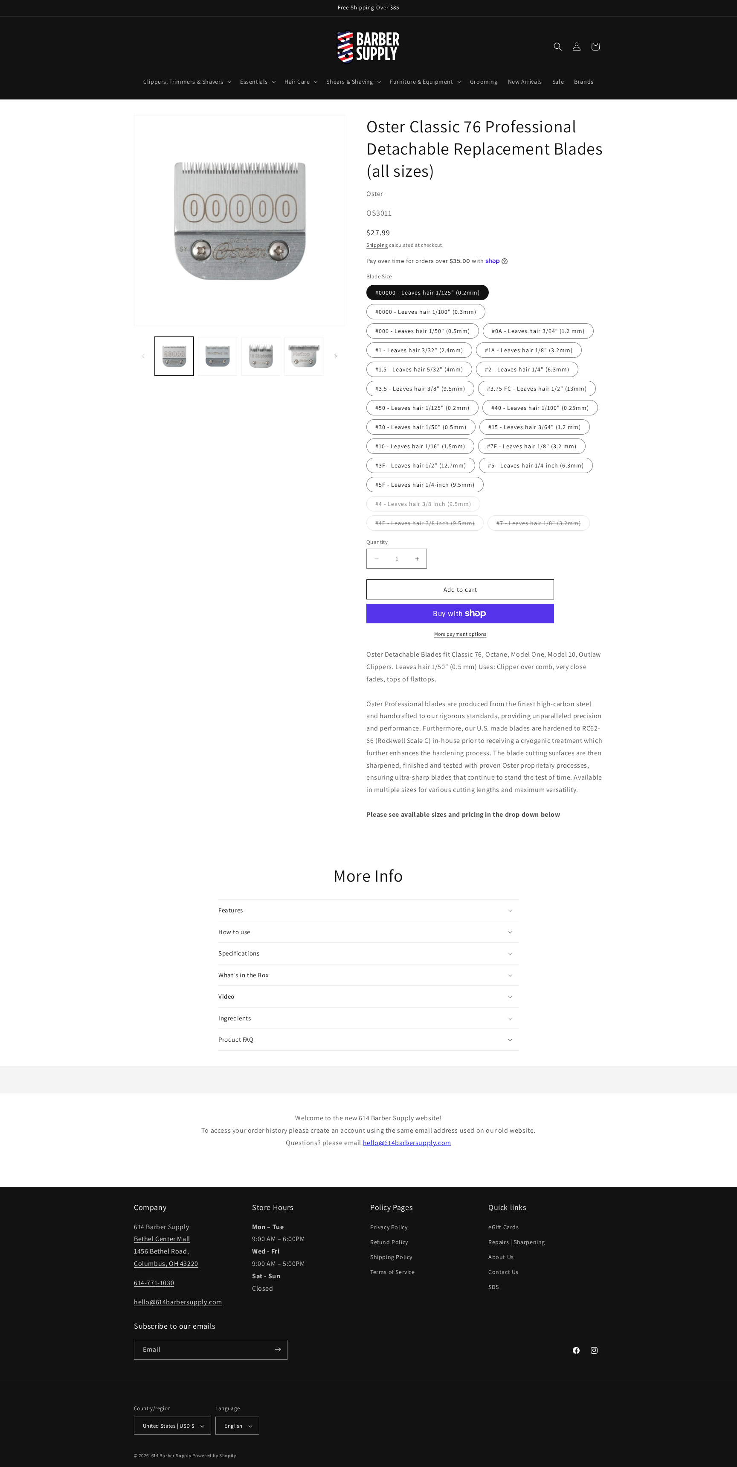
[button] (186, 82)
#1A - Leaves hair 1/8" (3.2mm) (529, 350)
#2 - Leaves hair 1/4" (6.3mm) (527, 369)
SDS (493, 1287)
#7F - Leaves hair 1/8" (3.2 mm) (532, 446)
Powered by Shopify (214, 1456)
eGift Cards (503, 1226)
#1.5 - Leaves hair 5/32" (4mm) (419, 369)
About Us (501, 1256)
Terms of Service (392, 1272)
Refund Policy (389, 1241)
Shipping (377, 245)
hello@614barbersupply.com (407, 1142)
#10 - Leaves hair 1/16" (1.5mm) (420, 446)
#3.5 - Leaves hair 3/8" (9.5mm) (420, 388)
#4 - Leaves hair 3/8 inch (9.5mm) (427, 505)
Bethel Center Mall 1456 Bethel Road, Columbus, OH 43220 (166, 1251)
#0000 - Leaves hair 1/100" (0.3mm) (425, 312)
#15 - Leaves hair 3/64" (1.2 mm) (534, 427)
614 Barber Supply (171, 1456)
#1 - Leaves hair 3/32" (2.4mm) (419, 350)
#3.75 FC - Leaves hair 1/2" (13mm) (537, 388)
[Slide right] (335, 356)
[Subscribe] (277, 1349)
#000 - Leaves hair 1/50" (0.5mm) (422, 331)
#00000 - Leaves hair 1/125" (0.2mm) (427, 292)
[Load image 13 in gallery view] (303, 356)
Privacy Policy (388, 1226)
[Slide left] (143, 356)
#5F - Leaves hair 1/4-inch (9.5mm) (425, 484)
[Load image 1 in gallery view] (174, 356)
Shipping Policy (391, 1256)
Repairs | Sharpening (516, 1241)
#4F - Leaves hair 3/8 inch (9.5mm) (429, 525)
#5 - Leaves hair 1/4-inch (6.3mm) (536, 465)
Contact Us (503, 1272)
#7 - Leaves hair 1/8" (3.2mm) (543, 525)
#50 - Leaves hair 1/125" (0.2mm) (422, 408)
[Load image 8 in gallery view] (260, 356)
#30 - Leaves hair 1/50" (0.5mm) (421, 427)
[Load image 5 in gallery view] (217, 356)
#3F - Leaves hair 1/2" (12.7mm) (420, 465)
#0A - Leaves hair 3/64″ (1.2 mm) (538, 331)
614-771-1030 (154, 1282)
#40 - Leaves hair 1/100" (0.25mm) (540, 408)
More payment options (460, 634)
